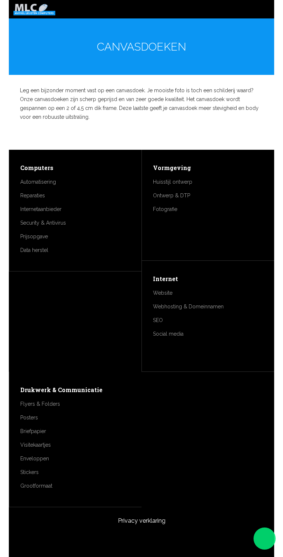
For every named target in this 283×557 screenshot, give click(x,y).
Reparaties (32, 195)
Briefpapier (33, 431)
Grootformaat (36, 486)
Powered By (141, 539)
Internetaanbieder (41, 209)
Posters (29, 418)
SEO (158, 320)
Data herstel (34, 250)
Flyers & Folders (40, 404)
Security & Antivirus (43, 223)
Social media (168, 334)
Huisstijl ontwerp (172, 182)
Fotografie (165, 209)
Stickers (29, 472)
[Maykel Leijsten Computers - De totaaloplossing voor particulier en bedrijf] (34, 10)
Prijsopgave (34, 236)
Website (162, 293)
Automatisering (38, 182)
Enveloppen (34, 458)
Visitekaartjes (35, 445)
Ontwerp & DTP (171, 195)
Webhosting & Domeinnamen (188, 306)
